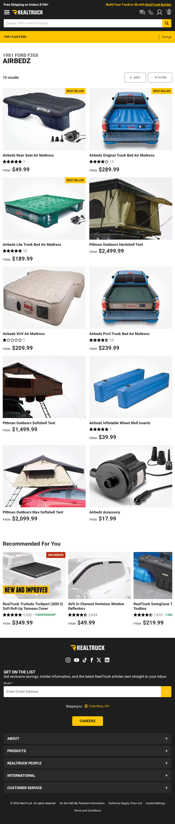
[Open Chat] (142, 12)
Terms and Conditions (87, 810)
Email (8, 683)
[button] (87, 738)
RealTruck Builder (158, 4)
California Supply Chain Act (125, 803)
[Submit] (166, 691)
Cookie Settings (155, 803)
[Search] (166, 23)
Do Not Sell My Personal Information (82, 803)
